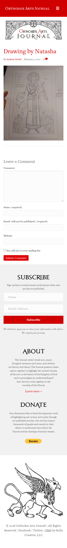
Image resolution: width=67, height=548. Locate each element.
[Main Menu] (58, 8)
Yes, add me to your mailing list (23, 250)
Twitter (38, 530)
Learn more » (33, 391)
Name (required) (13, 207)
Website (8, 235)
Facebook (24, 530)
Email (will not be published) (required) (26, 221)
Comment (9, 168)
